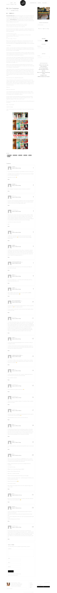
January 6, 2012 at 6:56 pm (16, 302)
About (12, 2)
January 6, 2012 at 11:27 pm (16, 397)
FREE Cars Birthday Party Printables (44, 76)
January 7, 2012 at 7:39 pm (16, 442)
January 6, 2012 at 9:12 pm (16, 356)
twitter (31, 587)
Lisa (13, 493)
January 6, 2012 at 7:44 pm (16, 318)
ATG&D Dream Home (33, 2)
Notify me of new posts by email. (13, 575)
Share (6, 13)
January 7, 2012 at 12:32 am (16, 410)
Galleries (39, 2)
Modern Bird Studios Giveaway (43, 69)
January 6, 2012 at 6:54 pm (16, 289)
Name (9, 558)
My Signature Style (44, 75)
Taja (13, 424)
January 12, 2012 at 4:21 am (16, 455)
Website (9, 566)
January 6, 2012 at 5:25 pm (16, 185)
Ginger (13, 166)
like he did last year (13, 19)
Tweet (11, 13)
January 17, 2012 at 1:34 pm (16, 527)
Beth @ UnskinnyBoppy (16, 300)
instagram (31, 584)
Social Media (44, 2)
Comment (9, 548)
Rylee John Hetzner (44, 66)
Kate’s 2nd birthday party (10, 15)
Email (9, 562)
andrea (13, 245)
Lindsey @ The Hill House (16, 355)
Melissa (13, 506)
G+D (13, 454)
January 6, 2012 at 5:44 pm (16, 211)
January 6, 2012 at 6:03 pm (16, 232)
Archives (38, 55)
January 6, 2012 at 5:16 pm (16, 168)
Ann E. (13, 369)
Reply (8, 179)
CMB (13, 441)
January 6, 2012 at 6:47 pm (16, 246)
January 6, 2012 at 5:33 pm (16, 197)
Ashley (13, 337)
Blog (15, 2)
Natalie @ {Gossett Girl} (16, 262)
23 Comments (16, 10)
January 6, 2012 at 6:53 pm (16, 276)
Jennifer (13, 184)
